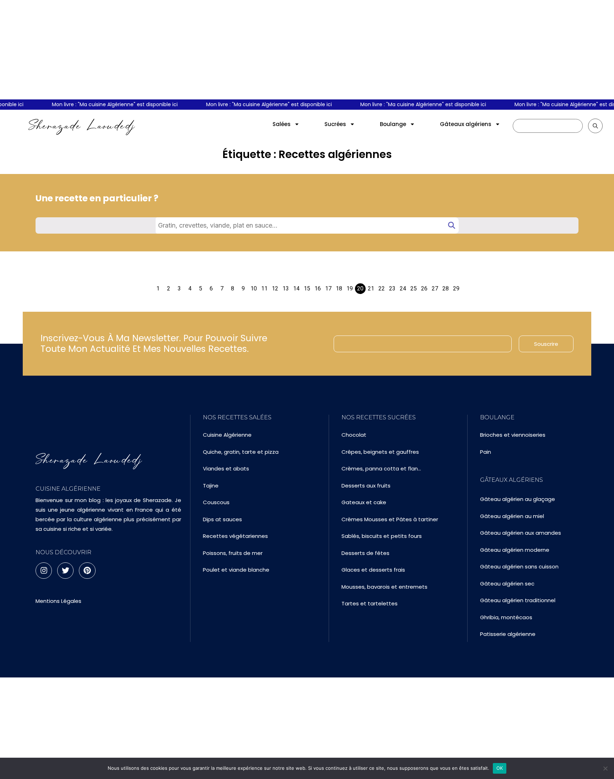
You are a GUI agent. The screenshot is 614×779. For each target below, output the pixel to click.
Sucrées (335, 124)
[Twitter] (65, 570)
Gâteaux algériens (465, 124)
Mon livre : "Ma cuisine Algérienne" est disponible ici (109, 104)
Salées (282, 124)
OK (499, 768)
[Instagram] (44, 570)
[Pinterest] (87, 570)
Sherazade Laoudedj (81, 125)
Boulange (393, 124)
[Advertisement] (307, 49)
